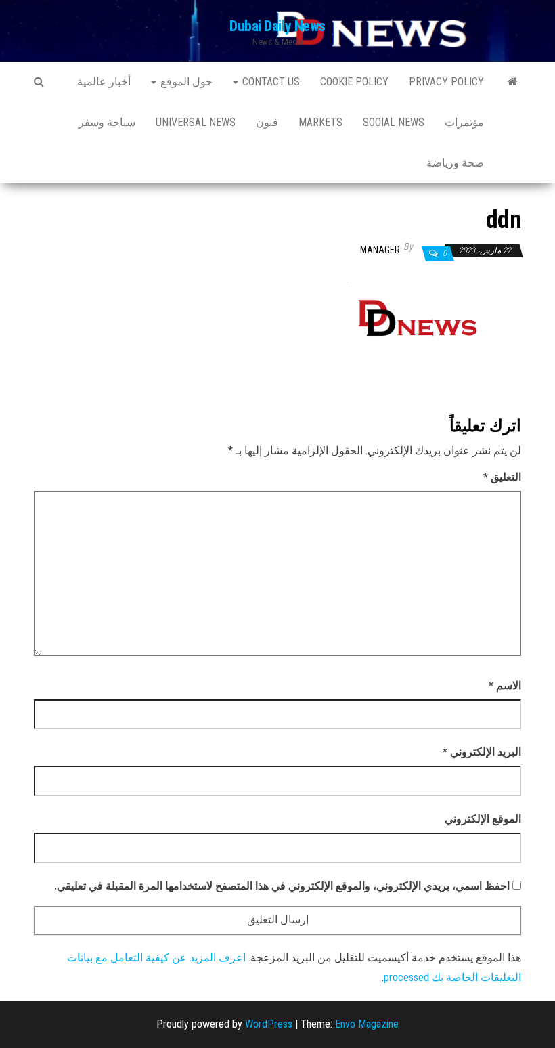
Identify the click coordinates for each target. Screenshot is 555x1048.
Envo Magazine (367, 1024)
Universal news (196, 122)
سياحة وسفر (107, 122)
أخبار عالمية (104, 81)
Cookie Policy (354, 81)
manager (380, 249)
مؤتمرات (464, 122)
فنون (267, 122)
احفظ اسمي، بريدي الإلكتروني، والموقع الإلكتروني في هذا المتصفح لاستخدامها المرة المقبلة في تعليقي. (282, 885)
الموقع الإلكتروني (483, 818)
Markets (320, 122)
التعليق (502, 477)
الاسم (505, 685)
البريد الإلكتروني (482, 751)
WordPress (268, 1024)
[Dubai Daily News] (512, 82)
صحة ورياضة (455, 162)
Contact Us (270, 81)
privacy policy (446, 81)
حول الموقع (185, 81)
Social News (393, 122)
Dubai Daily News (277, 26)
